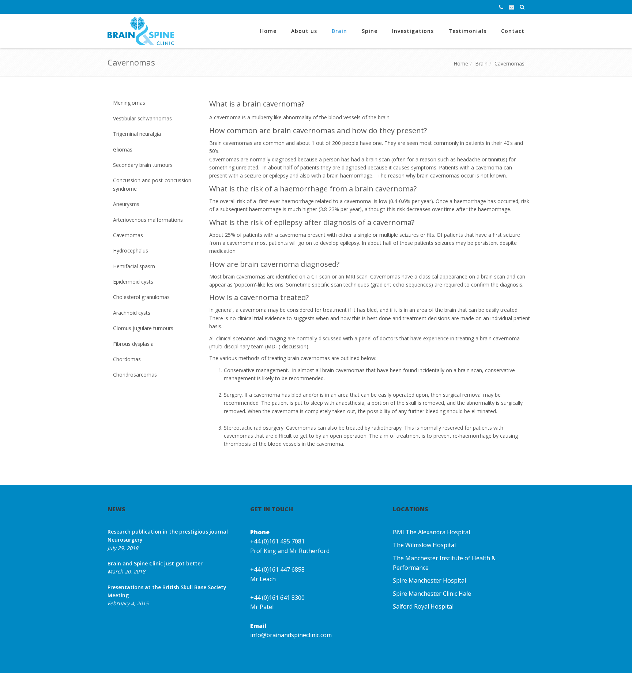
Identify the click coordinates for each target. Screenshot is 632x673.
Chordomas (127, 359)
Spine (369, 30)
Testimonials (467, 30)
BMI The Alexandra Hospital (431, 532)
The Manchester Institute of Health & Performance (444, 563)
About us (304, 30)
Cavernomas (509, 63)
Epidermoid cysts (133, 281)
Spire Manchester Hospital (429, 580)
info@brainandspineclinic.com (291, 635)
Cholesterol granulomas (141, 296)
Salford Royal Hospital (423, 606)
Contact (512, 30)
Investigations (413, 30)
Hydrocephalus (130, 250)
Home (268, 30)
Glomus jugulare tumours (143, 328)
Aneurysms (126, 204)
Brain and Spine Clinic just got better (155, 563)
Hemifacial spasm (134, 266)
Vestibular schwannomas (142, 118)
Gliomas (122, 149)
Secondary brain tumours (143, 164)
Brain (339, 30)
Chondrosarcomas (135, 374)
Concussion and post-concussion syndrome (152, 184)
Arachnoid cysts (131, 312)
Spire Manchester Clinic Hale (432, 594)
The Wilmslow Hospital (424, 545)
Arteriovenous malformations (148, 219)
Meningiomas (129, 102)
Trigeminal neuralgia (137, 133)
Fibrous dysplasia (133, 343)
